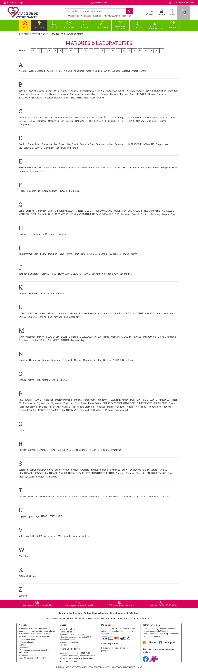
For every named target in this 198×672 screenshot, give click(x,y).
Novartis (87, 360)
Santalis (104, 469)
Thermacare (126, 496)
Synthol (40, 476)
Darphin (22, 144)
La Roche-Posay (47, 313)
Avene (143, 71)
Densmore (47, 144)
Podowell (100, 406)
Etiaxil (156, 167)
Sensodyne (135, 469)
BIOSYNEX (141, 94)
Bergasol (35, 94)
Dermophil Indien (104, 144)
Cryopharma (25, 124)
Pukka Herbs (96, 410)
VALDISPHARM (34, 536)
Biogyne (114, 94)
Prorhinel (84, 410)
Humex (52, 234)
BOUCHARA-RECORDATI (31, 97)
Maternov (30, 336)
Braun (66, 97)
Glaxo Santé (44, 214)
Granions (145, 214)
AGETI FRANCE (54, 71)
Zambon (23, 595)
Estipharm (146, 167)
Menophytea (149, 336)
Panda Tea (48, 399)
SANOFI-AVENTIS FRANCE (84, 469)
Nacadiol (23, 360)
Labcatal (73, 313)
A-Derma (23, 71)
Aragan (134, 71)
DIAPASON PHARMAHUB (141, 144)
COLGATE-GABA (27, 121)
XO (34, 576)
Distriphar (49, 147)
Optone (46, 380)
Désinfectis (121, 144)
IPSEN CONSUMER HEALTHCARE (104, 254)
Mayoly (40, 336)
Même (106, 336)
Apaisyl (126, 71)
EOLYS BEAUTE (123, 167)
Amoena (116, 71)
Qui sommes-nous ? (27, 640)
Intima (69, 254)
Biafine (52, 94)
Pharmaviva (29, 403)
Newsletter (24, 648)
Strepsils (140, 473)
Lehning (42, 317)
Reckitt (22, 450)
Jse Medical (126, 273)
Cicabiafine (101, 117)
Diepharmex (162, 144)
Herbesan (35, 234)
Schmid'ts (115, 469)
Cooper (52, 121)
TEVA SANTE (63, 496)
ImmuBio (52, 254)
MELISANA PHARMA (90, 336)
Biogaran (85, 94)
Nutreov (107, 360)
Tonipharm (165, 496)
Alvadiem (97, 71)
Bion (131, 94)
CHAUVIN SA (87, 117)
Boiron (151, 94)
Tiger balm (139, 496)
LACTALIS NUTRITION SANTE (138, 313)
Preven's (167, 406)
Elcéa (84, 167)
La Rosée (62, 313)
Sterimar (130, 473)
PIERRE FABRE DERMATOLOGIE (118, 403)
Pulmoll (109, 410)
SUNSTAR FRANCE (156, 473)
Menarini (115, 336)
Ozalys (63, 380)
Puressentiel (121, 410)
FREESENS (74, 191)
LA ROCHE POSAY (28, 313)
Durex (76, 147)
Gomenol (125, 214)
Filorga (22, 191)
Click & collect (66, 632)
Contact (22, 645)
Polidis (129, 406)
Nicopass (56, 360)
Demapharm (34, 144)
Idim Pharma (40, 254)
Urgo (37, 516)
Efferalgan (74, 167)
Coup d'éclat (152, 121)
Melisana (73, 336)
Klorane (60, 293)
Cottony (140, 121)
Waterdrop (24, 556)
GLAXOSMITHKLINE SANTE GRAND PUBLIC (96, 214)
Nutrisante (131, 360)
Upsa (30, 516)
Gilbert (79, 210)
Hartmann (23, 234)
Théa (74, 496)
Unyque (22, 516)
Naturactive (35, 360)
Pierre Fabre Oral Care (82, 406)
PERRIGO (135, 399)
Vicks (54, 536)
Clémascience (149, 117)
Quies (21, 430)
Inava (61, 254)
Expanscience (37, 171)
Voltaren (86, 536)
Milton (43, 340)
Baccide (23, 90)
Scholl (125, 469)
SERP (146, 469)
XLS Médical (25, 576)
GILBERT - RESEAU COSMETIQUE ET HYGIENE (108, 210)
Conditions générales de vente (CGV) (76, 637)
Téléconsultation (26, 642)
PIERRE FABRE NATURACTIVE (54, 406)
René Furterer (81, 450)
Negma (46, 360)
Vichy (46, 536)
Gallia (21, 210)
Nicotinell (67, 360)
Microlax (33, 340)
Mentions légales (68, 640)
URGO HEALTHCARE (51, 516)
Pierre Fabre (94, 403)
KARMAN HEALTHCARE (30, 293)
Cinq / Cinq (123, 117)
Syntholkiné (51, 476)
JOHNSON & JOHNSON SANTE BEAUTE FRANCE (65, 273)
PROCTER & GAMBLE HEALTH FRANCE (58, 410)
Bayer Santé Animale (156, 90)
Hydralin (61, 234)
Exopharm (24, 171)
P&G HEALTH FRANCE (30, 399)
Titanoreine (152, 496)
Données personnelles (70, 642)
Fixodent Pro (33, 191)
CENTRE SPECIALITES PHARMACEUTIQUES (56, 117)
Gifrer (50, 210)
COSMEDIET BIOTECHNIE (121, 121)
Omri (38, 380)
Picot (83, 403)
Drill (69, 147)
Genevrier (41, 210)
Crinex (163, 121)
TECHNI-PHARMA (28, 496)
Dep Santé (72, 144)
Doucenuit (60, 147)
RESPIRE (94, 450)
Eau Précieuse (60, 167)
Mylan (84, 340)
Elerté (92, 167)
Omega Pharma (26, 380)
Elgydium (101, 167)
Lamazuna (168, 313)
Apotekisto (127, 667)
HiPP (44, 234)
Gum (173, 214)
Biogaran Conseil (99, 94)
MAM (21, 336)
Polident (119, 406)
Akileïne (68, 71)
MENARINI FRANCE (131, 336)
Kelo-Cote (49, 293)
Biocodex (74, 94)
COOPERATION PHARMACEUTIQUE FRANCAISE (81, 121)
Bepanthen (24, 94)
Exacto (174, 167)
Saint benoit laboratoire (41, 469)
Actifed (41, 71)
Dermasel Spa (87, 144)
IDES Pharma (25, 254)
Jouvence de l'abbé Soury (105, 273)
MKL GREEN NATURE (58, 340)
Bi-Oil (45, 94)
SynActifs (29, 476)
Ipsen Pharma (130, 254)
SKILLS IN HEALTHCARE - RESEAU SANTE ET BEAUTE (86, 473)
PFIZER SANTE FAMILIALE (155, 399)
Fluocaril (63, 191)
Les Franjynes (55, 317)
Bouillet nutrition (53, 97)
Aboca (32, 71)
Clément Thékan (167, 117)
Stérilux (120, 473)
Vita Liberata (64, 536)
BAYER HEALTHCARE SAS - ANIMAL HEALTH (121, 90)
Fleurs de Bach (49, 191)
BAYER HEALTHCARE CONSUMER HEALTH (75, 90)
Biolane (124, 94)
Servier (154, 469)
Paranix (78, 399)
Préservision (154, 406)
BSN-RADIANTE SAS (94, 97)
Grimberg (155, 214)
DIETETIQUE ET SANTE (30, 147)
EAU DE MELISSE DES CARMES (35, 167)
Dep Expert (60, 144)
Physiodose (43, 403)
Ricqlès (105, 450)
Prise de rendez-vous (69, 629)
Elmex (110, 167)
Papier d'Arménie (63, 399)
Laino (158, 313)
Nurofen (97, 360)
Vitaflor (76, 536)
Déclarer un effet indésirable (72, 634)
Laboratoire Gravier (112, 313)
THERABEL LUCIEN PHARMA (104, 496)
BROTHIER (76, 97)
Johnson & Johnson (29, 273)
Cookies (64, 645)
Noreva (77, 360)
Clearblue (136, 117)
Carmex (22, 117)
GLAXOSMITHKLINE (62, 214)
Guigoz (165, 214)
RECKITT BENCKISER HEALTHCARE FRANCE (50, 450)
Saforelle (23, 469)
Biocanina (63, 94)
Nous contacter (100, 2)
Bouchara (161, 94)
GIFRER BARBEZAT (64, 210)
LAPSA (22, 317)
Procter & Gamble (27, 410)
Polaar (110, 406)
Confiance (42, 121)
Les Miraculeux (72, 317)
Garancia (30, 210)
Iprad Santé (80, 254)
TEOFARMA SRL (47, 496)
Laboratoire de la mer (90, 313)
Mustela (75, 340)
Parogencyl (102, 399)
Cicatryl (113, 117)
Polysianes (140, 406)
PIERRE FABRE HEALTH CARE (152, 403)
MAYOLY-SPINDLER (56, 336)
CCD (30, 117)
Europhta (165, 167)
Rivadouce (115, 450)
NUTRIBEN (118, 360)
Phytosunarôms (71, 403)
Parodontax (89, 399)
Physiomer (56, 403)
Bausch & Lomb (36, 90)
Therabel (82, 496)
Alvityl (107, 71)
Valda (21, 536)
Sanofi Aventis (62, 469)
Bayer (49, 90)
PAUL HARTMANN (119, 399)
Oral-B (54, 380)
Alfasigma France (82, 71)
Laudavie (32, 317)
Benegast (173, 90)
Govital (135, 214)
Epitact (135, 167)
